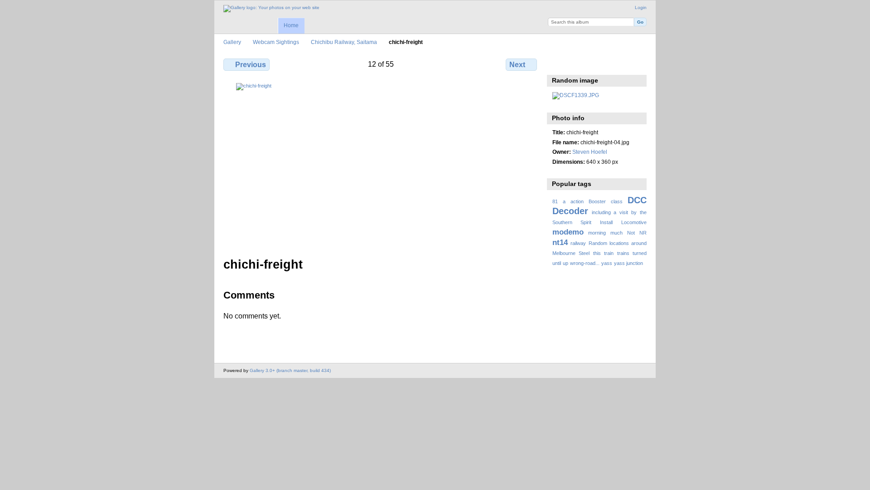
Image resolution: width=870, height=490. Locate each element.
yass (606, 263)
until (556, 263)
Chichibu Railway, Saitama (344, 42)
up (565, 263)
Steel (584, 253)
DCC (637, 200)
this (597, 253)
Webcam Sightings (276, 42)
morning (597, 232)
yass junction (628, 263)
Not (631, 232)
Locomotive (634, 222)
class (617, 201)
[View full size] (381, 164)
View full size (557, 63)
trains (623, 253)
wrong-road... (584, 263)
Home (291, 25)
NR (643, 232)
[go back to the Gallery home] (271, 8)
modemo (568, 232)
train (609, 253)
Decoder (570, 211)
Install (606, 222)
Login (641, 7)
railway (578, 243)
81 (555, 201)
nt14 (560, 242)
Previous (250, 65)
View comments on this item (576, 63)
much (616, 232)
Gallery (232, 42)
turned (640, 253)
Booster (597, 201)
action (577, 201)
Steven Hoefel (589, 152)
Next (517, 65)
